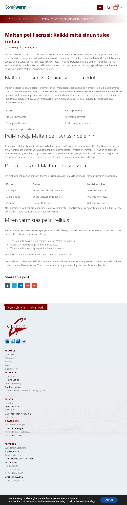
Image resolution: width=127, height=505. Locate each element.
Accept (109, 499)
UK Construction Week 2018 (18, 413)
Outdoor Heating (13, 387)
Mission (8, 361)
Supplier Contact (13, 451)
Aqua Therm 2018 (13, 406)
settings (91, 501)
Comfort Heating (13, 383)
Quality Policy (11, 368)
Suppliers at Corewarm (15, 447)
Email (34, 285)
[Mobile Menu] (100, 7)
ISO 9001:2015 (11, 466)
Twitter (14, 285)
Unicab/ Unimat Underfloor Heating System (25, 390)
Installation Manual (13, 435)
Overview (9, 354)
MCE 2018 (9, 410)
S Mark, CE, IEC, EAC (14, 476)
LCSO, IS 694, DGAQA (15, 480)
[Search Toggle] (109, 7)
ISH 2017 (9, 417)
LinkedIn (20, 285)
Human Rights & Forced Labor (19, 458)
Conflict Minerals (13, 455)
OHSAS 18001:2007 (14, 473)
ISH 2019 (9, 402)
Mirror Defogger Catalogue (17, 432)
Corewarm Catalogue (15, 424)
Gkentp (15, 47)
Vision (8, 365)
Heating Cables (12, 379)
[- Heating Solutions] (15, 7)
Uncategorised (31, 47)
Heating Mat (10, 376)
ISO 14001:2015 (12, 469)
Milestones (10, 358)
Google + (27, 285)
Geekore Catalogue (14, 428)
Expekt (74, 230)
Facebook (7, 285)
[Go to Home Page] (6, 19)
